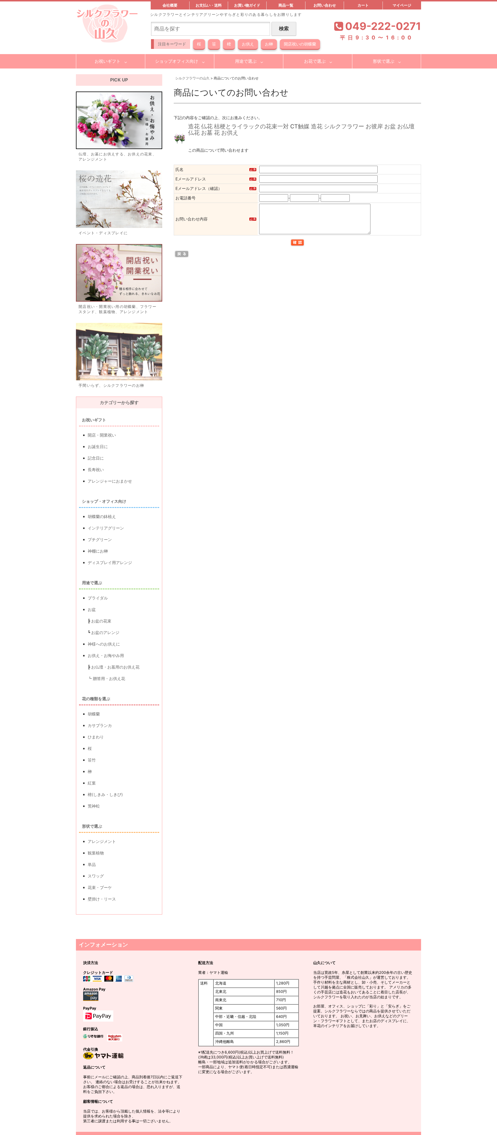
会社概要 (170, 5)
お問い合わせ (325, 5)
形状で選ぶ (383, 61)
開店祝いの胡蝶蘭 (300, 43)
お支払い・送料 (209, 5)
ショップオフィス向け (176, 61)
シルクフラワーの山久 (192, 78)
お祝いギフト (108, 61)
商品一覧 (285, 5)
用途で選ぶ (246, 61)
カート (363, 5)
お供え (248, 43)
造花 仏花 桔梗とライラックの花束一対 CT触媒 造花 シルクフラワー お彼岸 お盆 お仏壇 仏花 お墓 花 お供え (301, 129)
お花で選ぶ (315, 61)
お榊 (269, 43)
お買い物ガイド (247, 5)
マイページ (402, 5)
